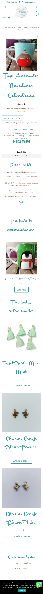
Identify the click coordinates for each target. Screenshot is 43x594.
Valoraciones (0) (21, 156)
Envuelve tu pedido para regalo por (22, 123)
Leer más (21, 289)
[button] (4, 15)
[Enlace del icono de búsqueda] (5, 7)
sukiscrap (24, 138)
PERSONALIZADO (10, 136)
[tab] (21, 152)
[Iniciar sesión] (36, 7)
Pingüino (22, 202)
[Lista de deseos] (36, 11)
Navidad (36, 136)
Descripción (21, 152)
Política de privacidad (21, 563)
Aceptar (22, 591)
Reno (22, 205)
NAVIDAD (31, 133)
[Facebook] (15, 142)
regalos (17, 138)
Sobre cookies (21, 568)
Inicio (5, 27)
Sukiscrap (18, 27)
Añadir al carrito (12, 117)
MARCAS (11, 27)
